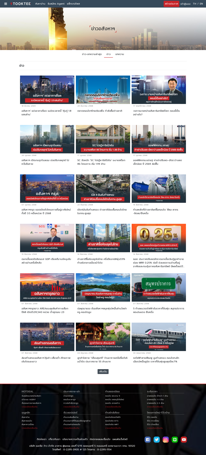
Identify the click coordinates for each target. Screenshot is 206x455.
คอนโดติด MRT (112, 424)
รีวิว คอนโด (152, 417)
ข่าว (108, 54)
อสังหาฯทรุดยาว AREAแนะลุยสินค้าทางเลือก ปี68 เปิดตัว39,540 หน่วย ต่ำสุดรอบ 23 (45, 310)
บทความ (119, 54)
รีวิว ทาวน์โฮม (153, 420)
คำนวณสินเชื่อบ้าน (70, 417)
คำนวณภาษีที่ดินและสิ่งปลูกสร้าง (76, 420)
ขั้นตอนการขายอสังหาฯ (31, 403)
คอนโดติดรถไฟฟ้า (113, 417)
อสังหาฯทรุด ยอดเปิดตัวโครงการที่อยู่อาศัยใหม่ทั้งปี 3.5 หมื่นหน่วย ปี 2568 (46, 211)
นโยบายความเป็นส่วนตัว (75, 439)
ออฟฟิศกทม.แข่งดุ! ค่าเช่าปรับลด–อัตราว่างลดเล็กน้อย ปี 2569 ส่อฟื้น (157, 162)
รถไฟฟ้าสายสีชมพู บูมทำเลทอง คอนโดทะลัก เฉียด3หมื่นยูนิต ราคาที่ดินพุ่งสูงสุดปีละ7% (156, 359)
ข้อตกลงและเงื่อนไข (100, 439)
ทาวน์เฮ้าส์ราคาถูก (70, 403)
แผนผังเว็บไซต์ (120, 439)
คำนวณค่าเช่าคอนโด (71, 424)
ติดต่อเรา (41, 439)
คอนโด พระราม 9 (112, 395)
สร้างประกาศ (171, 4)
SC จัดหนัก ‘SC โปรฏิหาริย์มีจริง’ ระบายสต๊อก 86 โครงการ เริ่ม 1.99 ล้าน (101, 162)
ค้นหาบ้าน (40, 4)
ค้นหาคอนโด (27, 420)
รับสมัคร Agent (56, 4)
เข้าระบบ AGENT (29, 399)
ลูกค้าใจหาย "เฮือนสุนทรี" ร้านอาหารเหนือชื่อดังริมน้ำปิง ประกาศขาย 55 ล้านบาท (102, 359)
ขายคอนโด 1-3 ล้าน (155, 399)
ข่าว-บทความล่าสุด (92, 54)
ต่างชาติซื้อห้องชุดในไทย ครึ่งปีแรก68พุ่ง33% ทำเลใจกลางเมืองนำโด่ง (101, 261)
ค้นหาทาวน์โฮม (28, 424)
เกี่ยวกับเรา (54, 439)
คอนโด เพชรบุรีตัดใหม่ (114, 399)
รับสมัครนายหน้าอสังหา (31, 395)
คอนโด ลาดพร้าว (112, 403)
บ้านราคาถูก (68, 395)
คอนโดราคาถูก (69, 399)
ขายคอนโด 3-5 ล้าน (155, 403)
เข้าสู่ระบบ (185, 4)
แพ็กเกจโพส (73, 4)
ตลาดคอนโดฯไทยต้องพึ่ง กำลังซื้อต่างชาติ (99, 111)
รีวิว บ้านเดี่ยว (153, 424)
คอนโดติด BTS (111, 420)
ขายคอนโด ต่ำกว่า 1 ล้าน (157, 395)
